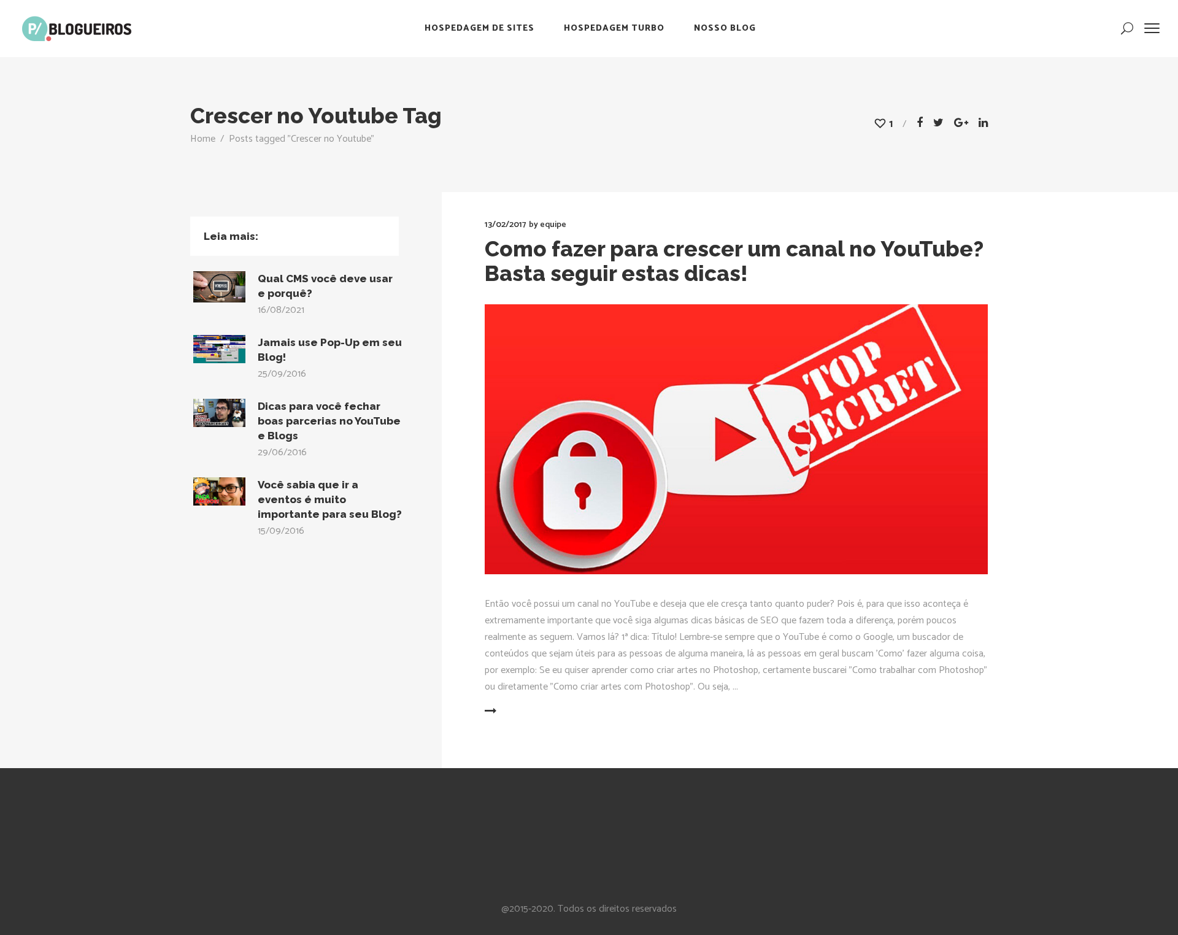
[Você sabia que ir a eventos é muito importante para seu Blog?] (219, 491)
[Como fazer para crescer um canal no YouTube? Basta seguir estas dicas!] (736, 439)
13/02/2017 (505, 225)
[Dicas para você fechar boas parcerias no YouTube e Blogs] (219, 413)
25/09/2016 (282, 374)
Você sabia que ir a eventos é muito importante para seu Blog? (330, 499)
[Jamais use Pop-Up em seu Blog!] (219, 349)
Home (202, 139)
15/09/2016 (281, 531)
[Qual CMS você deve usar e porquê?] (219, 286)
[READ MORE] (520, 711)
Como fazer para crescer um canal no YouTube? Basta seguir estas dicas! (734, 261)
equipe (553, 225)
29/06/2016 (282, 452)
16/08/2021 (281, 310)
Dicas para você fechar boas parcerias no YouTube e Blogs (329, 421)
